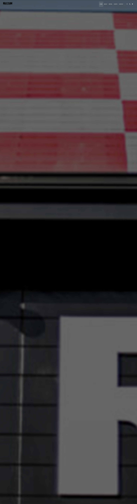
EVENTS (115, 4)
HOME (101, 4)
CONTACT (121, 4)
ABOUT (105, 4)
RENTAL (110, 4)
